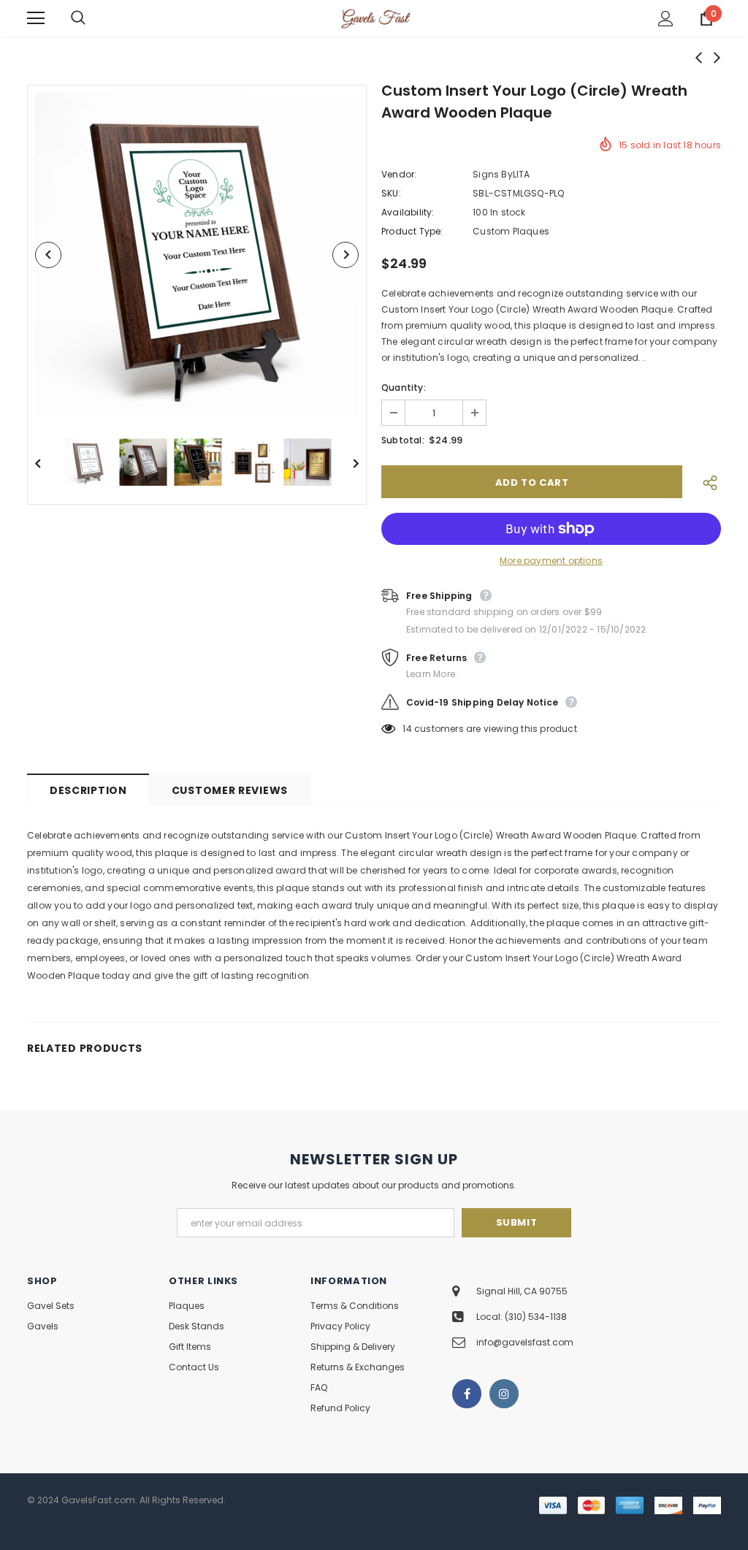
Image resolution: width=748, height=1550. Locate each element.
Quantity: (403, 387)
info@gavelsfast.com (524, 1342)
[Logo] (376, 17)
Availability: (408, 212)
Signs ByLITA (501, 174)
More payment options (551, 560)
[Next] (345, 255)
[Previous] (48, 255)
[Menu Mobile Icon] (36, 18)
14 (406, 728)
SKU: (391, 193)
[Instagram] (504, 1393)
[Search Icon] (93, 18)
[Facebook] (466, 1393)
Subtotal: (402, 440)
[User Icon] (665, 18)
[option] (197, 254)
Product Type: (412, 231)
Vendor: (398, 174)
